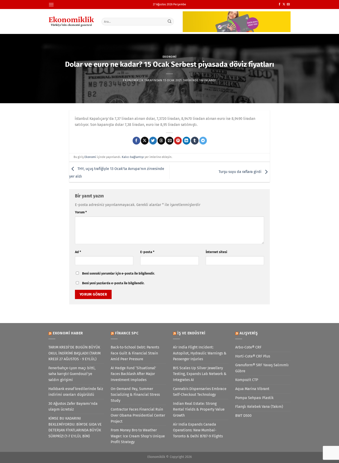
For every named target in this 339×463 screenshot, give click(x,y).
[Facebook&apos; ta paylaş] (136, 141)
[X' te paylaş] (145, 141)
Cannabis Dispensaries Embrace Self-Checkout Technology (199, 392)
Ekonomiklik (133, 80)
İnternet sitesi (216, 252)
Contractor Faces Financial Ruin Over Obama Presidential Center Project (138, 415)
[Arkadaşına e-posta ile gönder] (169, 141)
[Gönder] (170, 21)
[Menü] (51, 4)
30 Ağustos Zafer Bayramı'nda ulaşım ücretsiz (73, 406)
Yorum (81, 212)
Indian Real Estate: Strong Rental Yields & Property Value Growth (199, 409)
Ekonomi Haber (68, 333)
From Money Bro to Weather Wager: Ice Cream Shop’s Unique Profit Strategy (138, 436)
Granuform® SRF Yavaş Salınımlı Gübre (262, 368)
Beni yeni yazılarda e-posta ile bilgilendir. (113, 283)
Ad (78, 252)
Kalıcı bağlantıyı (133, 157)
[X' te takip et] (283, 4)
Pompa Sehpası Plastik (254, 398)
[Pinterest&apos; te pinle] (178, 141)
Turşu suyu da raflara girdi (240, 171)
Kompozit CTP (246, 380)
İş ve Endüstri (191, 333)
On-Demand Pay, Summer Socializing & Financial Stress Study (135, 395)
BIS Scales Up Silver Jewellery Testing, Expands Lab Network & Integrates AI (199, 374)
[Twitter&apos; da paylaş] (153, 141)
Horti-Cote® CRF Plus (252, 356)
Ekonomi (170, 56)
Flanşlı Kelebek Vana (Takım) (259, 406)
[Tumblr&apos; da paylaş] (195, 141)
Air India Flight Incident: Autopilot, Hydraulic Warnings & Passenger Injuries (199, 353)
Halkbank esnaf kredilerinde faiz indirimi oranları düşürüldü (75, 392)
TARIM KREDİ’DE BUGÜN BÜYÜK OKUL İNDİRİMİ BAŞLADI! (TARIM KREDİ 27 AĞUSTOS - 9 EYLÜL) (74, 353)
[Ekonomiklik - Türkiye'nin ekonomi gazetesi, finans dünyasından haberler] (71, 21)
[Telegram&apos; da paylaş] (203, 141)
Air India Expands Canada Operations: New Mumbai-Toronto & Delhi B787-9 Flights (198, 430)
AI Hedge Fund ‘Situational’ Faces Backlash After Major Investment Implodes (133, 374)
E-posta (147, 252)
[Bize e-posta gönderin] (288, 4)
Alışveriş (249, 333)
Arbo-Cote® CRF (248, 347)
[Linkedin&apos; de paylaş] (186, 141)
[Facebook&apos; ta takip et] (279, 4)
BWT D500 (243, 415)
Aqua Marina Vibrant (252, 389)
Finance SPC (127, 333)
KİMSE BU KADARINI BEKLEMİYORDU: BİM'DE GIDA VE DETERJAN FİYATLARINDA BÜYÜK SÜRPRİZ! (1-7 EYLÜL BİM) (75, 427)
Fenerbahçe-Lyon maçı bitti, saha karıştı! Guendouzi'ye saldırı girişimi (71, 374)
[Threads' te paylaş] (161, 141)
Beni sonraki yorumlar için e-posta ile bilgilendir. (118, 273)
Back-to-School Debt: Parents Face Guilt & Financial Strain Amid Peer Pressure (135, 353)
